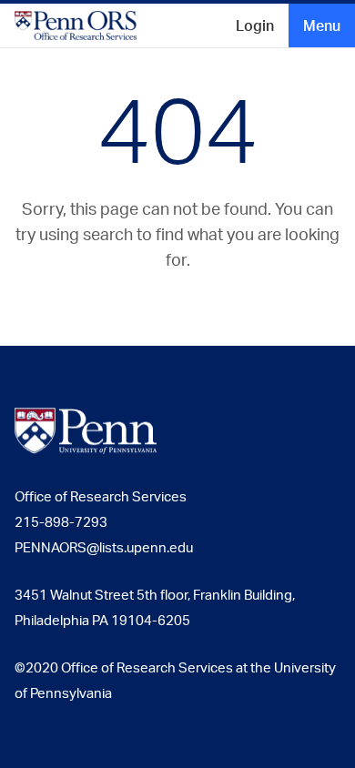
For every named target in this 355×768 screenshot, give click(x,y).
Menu (321, 25)
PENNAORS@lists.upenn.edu (104, 547)
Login (255, 25)
